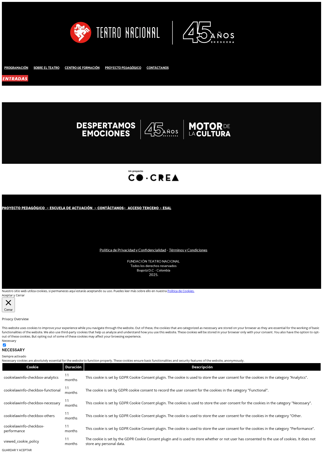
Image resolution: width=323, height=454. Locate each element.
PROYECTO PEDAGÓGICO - (26, 208)
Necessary (13, 349)
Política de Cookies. (180, 291)
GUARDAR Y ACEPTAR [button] (17, 450)
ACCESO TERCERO (144, 208)
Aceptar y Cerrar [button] (13, 295)
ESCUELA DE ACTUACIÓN (71, 208)
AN (116, 208)
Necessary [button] (9, 340)
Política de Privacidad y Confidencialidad (133, 250)
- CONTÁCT (103, 208)
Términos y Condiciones (188, 250)
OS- (123, 208)
